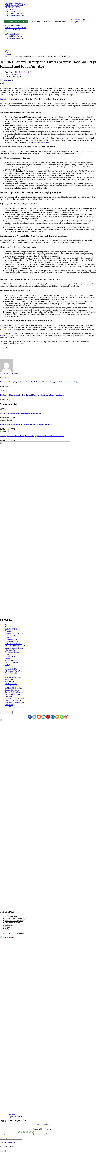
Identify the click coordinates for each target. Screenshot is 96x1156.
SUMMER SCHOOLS (13, 688)
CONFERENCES (11, 639)
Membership (75, 19)
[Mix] (57, 717)
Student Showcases (12, 690)
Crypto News (10, 635)
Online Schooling (11, 673)
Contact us (9, 925)
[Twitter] (5, 354)
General (8, 658)
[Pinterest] (5, 356)
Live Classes (9, 9)
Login (83, 19)
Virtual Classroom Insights (14, 707)
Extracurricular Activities (14, 648)
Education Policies (11, 650)
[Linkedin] (43, 717)
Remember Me (8, 1147)
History (7, 665)
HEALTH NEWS (11, 663)
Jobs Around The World (13, 671)
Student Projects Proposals (14, 692)
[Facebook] (5, 350)
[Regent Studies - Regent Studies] (77, 22)
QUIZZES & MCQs (12, 7)
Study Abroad (10, 679)
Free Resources (60, 21)
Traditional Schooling (13, 694)
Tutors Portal (47, 21)
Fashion (8, 654)
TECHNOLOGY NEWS (14, 698)
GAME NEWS (10, 656)
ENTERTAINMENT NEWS (15, 646)
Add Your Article (15, 13)
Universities (9, 705)
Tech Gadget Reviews (13, 700)
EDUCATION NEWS (13, 644)
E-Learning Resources (13, 652)
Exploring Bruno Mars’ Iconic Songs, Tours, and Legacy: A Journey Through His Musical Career (32, 436)
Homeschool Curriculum (14, 3)
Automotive (9, 627)
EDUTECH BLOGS (12, 11)
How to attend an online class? (16, 919)
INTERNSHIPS (11, 669)
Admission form (11, 916)
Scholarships (9, 682)
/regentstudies (11, 1114)
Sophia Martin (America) (21, 72)
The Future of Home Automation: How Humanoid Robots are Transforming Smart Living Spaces (32, 395)
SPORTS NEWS (11, 684)
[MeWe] (53, 717)
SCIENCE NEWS (11, 686)
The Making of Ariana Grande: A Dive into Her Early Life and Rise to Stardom (26, 424)
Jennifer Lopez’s (8, 99)
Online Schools (10, 675)
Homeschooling (10, 661)
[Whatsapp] (62, 717)
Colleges (8, 637)
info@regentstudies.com (15, 1117)
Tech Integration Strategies (14, 703)
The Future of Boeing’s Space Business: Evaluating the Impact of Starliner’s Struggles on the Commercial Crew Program (40, 382)
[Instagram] (66, 717)
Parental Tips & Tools (13, 677)
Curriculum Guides (12, 642)
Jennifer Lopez (72, 92)
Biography (17, 74)
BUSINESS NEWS (12, 629)
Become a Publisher (16, 15)
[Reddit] (39, 717)
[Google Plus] (5, 352)
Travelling (8, 696)
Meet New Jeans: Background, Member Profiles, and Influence (20, 413)
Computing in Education (14, 633)
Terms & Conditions (43, 1124)
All (6, 625)
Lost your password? (7, 1142)
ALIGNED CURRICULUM (15, 5)
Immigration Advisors (13, 667)
